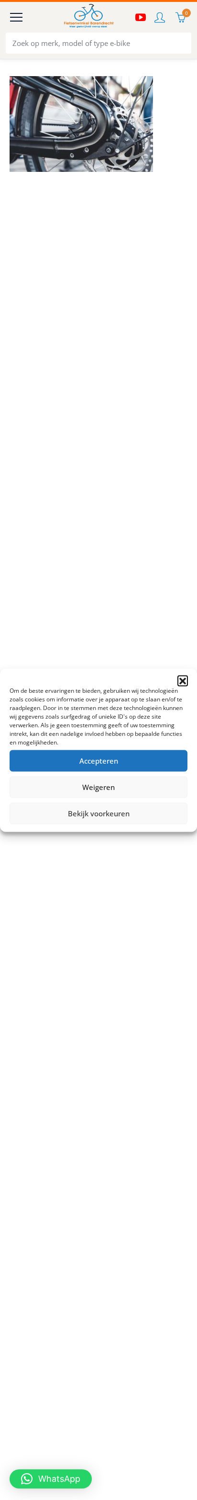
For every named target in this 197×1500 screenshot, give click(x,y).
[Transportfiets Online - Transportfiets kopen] (88, 17)
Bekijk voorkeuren (99, 813)
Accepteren (98, 761)
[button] (182, 680)
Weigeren (98, 787)
